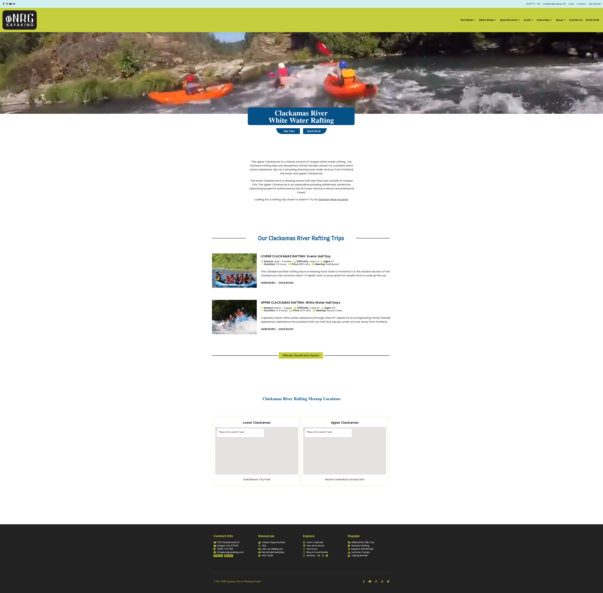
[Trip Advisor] (14, 4)
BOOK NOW (592, 20)
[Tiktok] (382, 581)
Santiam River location (333, 199)
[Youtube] (370, 581)
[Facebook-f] (364, 581)
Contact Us (576, 20)
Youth (527, 20)
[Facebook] (3, 4)
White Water (486, 20)
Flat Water (467, 20)
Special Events (508, 20)
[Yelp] (323, 555)
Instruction (543, 20)
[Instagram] (7, 4)
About (559, 20)
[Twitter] (388, 581)
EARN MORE (268, 282)
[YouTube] (10, 4)
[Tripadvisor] (319, 555)
